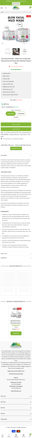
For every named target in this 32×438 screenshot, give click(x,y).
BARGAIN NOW (16, 148)
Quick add (16, 333)
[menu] (2, 8)
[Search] (6, 8)
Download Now (16, 3)
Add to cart (16, 124)
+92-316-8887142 (16, 388)
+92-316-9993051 (16, 384)
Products (7, 12)
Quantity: (16, 117)
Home (2, 12)
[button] (27, 43)
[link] (8, 289)
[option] (16, 30)
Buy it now (16, 129)
